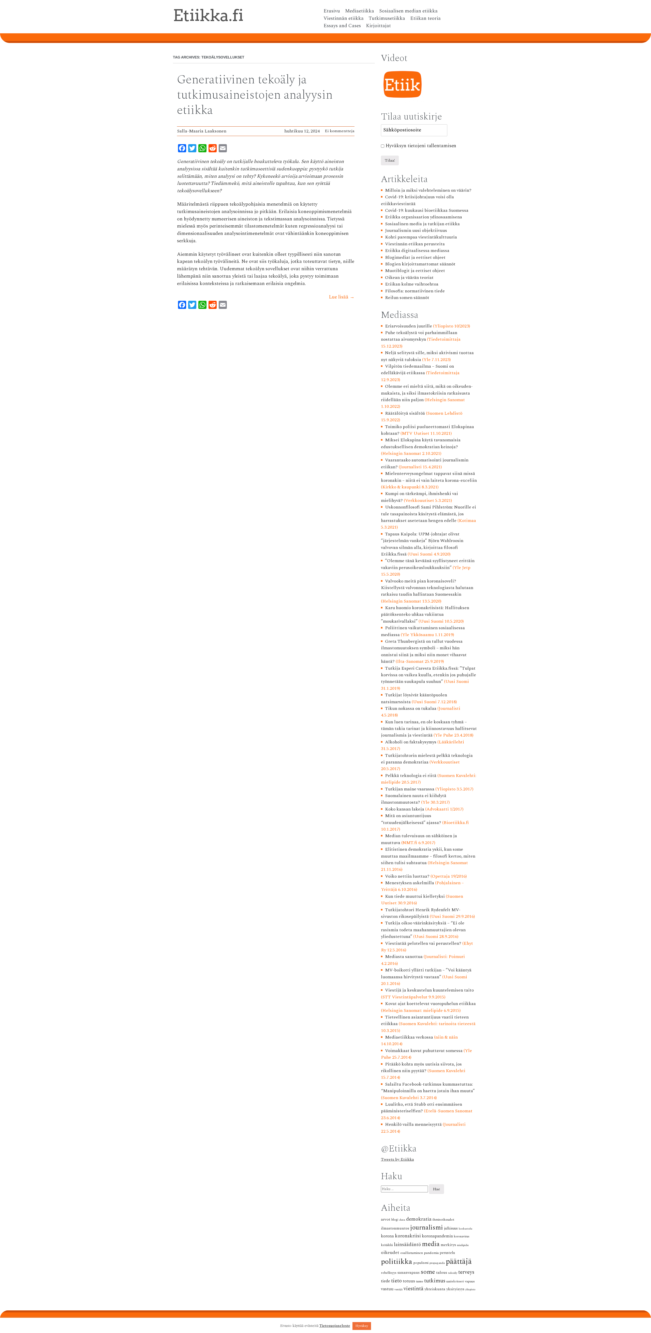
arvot (385, 1219)
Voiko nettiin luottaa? (407, 876)
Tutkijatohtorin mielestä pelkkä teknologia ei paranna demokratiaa (427, 759)
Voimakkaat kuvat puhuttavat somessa (424, 1050)
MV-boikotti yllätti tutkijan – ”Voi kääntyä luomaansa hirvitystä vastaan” (426, 973)
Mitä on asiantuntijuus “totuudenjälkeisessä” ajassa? (411, 819)
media (431, 1244)
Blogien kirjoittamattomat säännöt (420, 264)
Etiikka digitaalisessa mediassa (417, 250)
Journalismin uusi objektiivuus (416, 230)
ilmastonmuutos (395, 1228)
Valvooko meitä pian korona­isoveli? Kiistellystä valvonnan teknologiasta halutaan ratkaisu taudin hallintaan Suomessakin (427, 588)
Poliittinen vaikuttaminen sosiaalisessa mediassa (423, 631)
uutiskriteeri (455, 1281)
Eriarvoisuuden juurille (408, 326)
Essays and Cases (342, 25)
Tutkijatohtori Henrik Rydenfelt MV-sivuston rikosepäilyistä (421, 913)
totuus (409, 1281)
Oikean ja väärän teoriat (409, 277)
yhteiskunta (434, 1289)
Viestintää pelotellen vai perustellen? (423, 943)
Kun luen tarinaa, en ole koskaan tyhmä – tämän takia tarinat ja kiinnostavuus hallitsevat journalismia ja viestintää (429, 728)
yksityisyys (455, 1289)
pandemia (431, 1252)
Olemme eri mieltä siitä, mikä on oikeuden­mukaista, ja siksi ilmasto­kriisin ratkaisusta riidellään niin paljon (427, 393)
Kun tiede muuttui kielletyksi (415, 896)
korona (387, 1236)
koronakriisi (408, 1236)
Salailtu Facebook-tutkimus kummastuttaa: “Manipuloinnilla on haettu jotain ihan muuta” (428, 1087)
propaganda (437, 1263)
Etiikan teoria (425, 18)
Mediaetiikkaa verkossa (409, 1037)
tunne (419, 1281)
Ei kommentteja (339, 131)
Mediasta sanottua (404, 956)
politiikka (396, 1261)
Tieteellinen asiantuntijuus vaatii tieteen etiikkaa (425, 1020)
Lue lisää (341, 297)
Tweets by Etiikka (397, 1159)
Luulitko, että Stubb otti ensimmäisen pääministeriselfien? (421, 1107)
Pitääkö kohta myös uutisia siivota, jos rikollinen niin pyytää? (421, 1067)
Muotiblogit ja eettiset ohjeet (415, 270)
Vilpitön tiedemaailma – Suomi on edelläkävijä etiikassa (417, 369)
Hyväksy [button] (362, 1325)
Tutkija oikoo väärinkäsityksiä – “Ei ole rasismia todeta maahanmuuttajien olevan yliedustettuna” (423, 930)
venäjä (398, 1289)
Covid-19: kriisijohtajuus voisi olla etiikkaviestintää (417, 200)
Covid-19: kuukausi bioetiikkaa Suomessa (426, 210)
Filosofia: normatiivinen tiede (415, 291)
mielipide (463, 1245)
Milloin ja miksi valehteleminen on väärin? (428, 190)
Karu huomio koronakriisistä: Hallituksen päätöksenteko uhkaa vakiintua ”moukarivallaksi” (425, 614)
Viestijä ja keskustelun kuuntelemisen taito (429, 990)
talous (441, 1272)
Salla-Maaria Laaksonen (201, 131)
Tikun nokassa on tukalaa (410, 708)
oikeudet (390, 1252)
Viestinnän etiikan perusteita (415, 244)
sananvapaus (408, 1273)
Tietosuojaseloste (334, 1326)
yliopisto (470, 1289)
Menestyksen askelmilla (409, 882)
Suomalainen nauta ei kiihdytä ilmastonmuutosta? (414, 799)
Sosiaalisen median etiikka (408, 11)
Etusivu (331, 11)
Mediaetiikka (359, 11)
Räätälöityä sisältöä (405, 413)
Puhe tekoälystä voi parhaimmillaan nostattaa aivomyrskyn (419, 336)
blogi (394, 1219)
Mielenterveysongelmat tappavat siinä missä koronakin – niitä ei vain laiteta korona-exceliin (429, 477)
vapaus (470, 1281)
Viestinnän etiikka (343, 18)
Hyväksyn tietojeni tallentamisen (421, 145)
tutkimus (434, 1281)
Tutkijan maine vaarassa (409, 789)
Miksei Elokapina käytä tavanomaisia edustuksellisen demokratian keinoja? (421, 443)
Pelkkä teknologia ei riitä (410, 775)
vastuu (387, 1289)
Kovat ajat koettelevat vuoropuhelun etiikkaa (430, 1003)
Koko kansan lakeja (404, 809)
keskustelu (465, 1229)
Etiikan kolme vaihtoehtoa (411, 284)
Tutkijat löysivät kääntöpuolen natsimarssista (414, 698)
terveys (466, 1272)
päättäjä (459, 1261)
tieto (396, 1281)
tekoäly (452, 1273)
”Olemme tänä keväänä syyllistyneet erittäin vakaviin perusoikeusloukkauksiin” (428, 564)
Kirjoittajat (378, 25)
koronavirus (461, 1236)
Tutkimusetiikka (387, 18)
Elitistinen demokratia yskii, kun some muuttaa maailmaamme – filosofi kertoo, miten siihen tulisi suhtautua (428, 856)
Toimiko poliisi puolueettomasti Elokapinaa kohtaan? (427, 430)
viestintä (413, 1289)
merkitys (448, 1245)
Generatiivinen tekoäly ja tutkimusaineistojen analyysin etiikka (255, 94)
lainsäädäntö (407, 1244)
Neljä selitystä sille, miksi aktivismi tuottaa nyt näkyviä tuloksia (427, 356)
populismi (420, 1262)
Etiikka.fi (208, 15)
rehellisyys (388, 1272)
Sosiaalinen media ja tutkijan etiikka (422, 223)
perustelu (447, 1253)
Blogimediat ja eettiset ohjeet (415, 257)
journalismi (426, 1228)
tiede (385, 1281)
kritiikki (387, 1245)
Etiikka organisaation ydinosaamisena (423, 217)
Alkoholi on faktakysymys (410, 742)
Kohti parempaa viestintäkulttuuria (421, 237)
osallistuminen (411, 1252)
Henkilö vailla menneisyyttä (413, 1124)
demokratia (419, 1219)
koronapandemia (437, 1236)
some (428, 1272)
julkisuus (451, 1228)
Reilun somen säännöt (407, 297)
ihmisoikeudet (443, 1219)
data (402, 1220)
